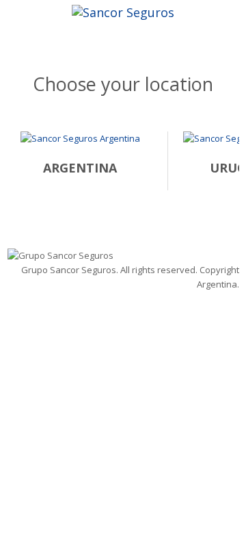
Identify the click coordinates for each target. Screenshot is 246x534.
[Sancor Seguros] (123, 11)
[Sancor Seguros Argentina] (80, 145)
